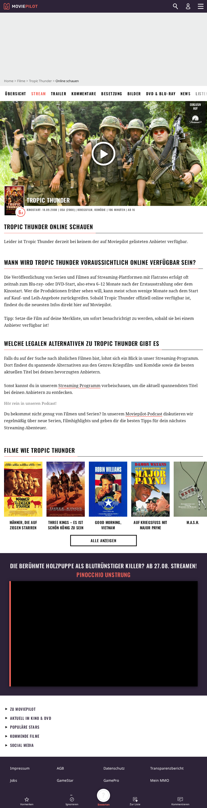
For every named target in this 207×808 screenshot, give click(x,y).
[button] (27, 801)
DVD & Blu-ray (161, 93)
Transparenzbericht (167, 768)
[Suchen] (175, 6)
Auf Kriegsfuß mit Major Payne (150, 525)
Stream (38, 93)
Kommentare (83, 93)
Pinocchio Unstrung (103, 574)
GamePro (111, 780)
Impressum (20, 768)
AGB (60, 768)
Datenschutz (114, 768)
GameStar (65, 780)
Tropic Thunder (40, 81)
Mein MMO (159, 780)
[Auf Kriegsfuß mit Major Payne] (150, 489)
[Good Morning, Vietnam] (108, 489)
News (185, 93)
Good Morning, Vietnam (108, 525)
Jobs (13, 780)
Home (8, 81)
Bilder (134, 93)
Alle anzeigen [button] (103, 540)
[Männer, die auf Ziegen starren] (23, 489)
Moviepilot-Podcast (143, 414)
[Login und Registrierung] (188, 6)
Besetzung (111, 93)
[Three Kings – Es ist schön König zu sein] (65, 489)
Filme (21, 81)
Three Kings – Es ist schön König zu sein (65, 525)
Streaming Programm (79, 385)
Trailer (59, 93)
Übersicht (15, 93)
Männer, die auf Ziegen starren (23, 525)
